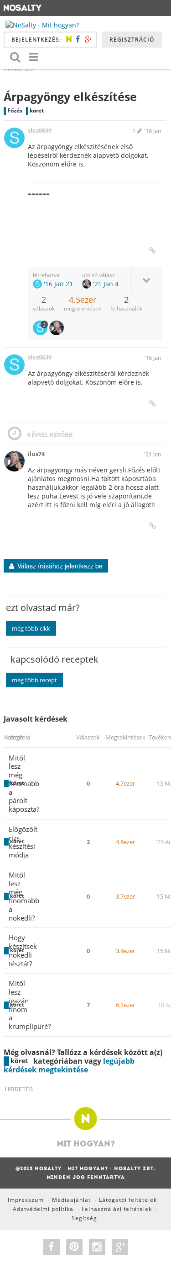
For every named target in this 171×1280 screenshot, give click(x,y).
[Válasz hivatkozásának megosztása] (153, 250)
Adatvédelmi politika (43, 1209)
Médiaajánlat (71, 1200)
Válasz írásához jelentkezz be (60, 565)
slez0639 (40, 130)
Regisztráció (131, 39)
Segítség (84, 1218)
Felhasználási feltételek (117, 1209)
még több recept (34, 680)
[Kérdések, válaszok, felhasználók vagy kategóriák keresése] (15, 56)
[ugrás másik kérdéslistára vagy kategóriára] (33, 56)
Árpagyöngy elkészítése (70, 96)
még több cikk (31, 628)
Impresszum (26, 1200)
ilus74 (36, 454)
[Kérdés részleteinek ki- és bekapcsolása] (146, 280)
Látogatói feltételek (128, 1200)
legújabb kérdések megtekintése (69, 1065)
